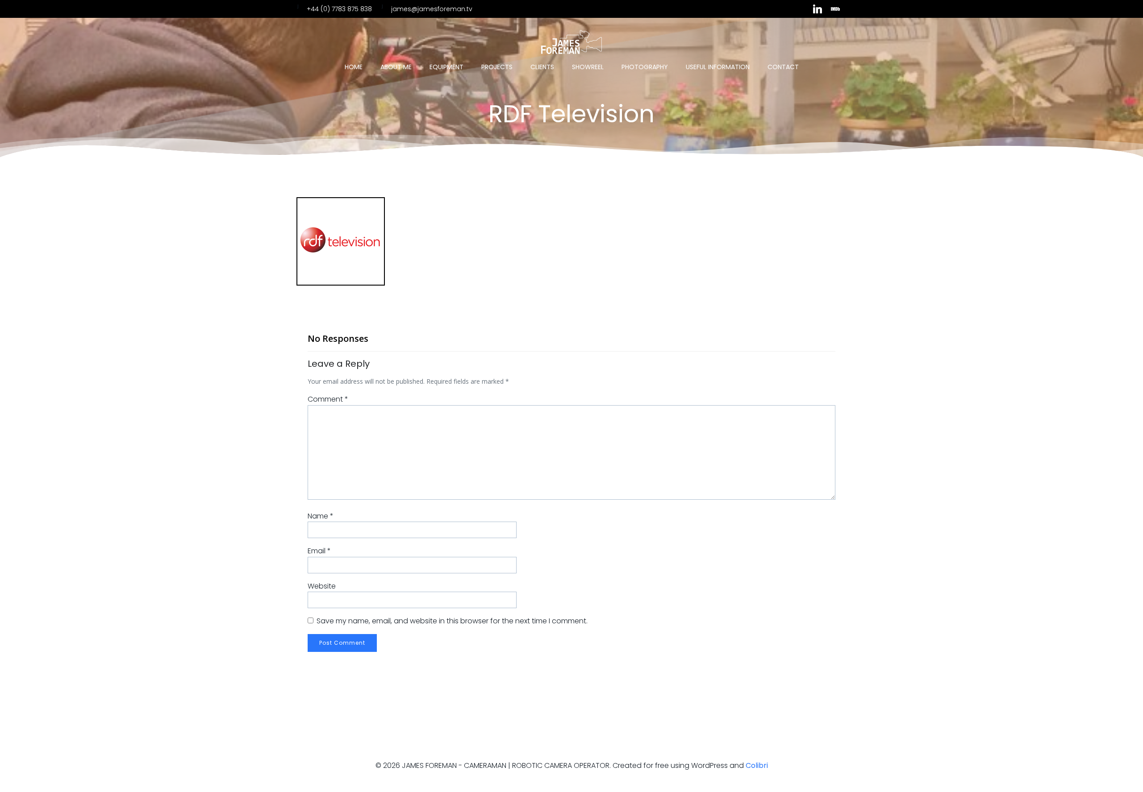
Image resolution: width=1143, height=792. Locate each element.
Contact (783, 66)
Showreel (588, 66)
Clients (542, 66)
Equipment (446, 66)
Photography (645, 66)
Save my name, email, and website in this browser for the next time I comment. (452, 621)
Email (319, 551)
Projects (497, 66)
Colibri (757, 765)
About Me (396, 66)
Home (354, 66)
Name (321, 516)
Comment (328, 399)
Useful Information (718, 66)
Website (322, 586)
